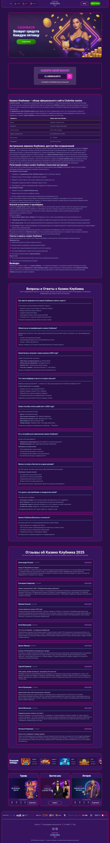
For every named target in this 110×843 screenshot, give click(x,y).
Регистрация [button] (95, 3)
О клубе (67, 824)
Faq (74, 824)
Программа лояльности (52, 824)
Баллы (37, 824)
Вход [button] (84, 3)
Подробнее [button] (26, 42)
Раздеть (55, 803)
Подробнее (32, 803)
